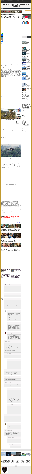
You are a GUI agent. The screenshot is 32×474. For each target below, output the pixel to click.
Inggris (23, 119)
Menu (2, 8)
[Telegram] (11, 37)
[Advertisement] (11, 27)
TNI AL (23, 130)
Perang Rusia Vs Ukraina (26, 126)
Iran (24, 119)
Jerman (23, 120)
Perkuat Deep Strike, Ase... (19, 0)
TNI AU (27, 130)
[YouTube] (28, 23)
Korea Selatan (24, 121)
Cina (25, 116)
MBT (22, 125)
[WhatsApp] (11, 33)
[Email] (11, 40)
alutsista (24, 115)
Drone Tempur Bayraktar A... (10, 0)
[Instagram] (24, 23)
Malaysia (28, 124)
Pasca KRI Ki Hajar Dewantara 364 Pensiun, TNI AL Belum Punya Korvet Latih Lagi (26, 59)
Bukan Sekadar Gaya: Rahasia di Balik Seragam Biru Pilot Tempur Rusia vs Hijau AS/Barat (26, 69)
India (29, 118)
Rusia (23, 128)
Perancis (27, 125)
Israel (26, 119)
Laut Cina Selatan (24, 123)
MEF (24, 125)
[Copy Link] (11, 39)
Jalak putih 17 (6, 284)
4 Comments (2, 278)
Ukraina (27, 131)
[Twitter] (26, 23)
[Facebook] (11, 35)
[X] (11, 36)
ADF (8, 333)
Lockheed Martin (24, 124)
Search (29, 37)
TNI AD (25, 129)
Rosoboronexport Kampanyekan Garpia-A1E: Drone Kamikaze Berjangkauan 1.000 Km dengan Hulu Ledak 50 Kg (26, 100)
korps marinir (24, 122)
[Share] (11, 41)
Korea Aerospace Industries (27, 120)
